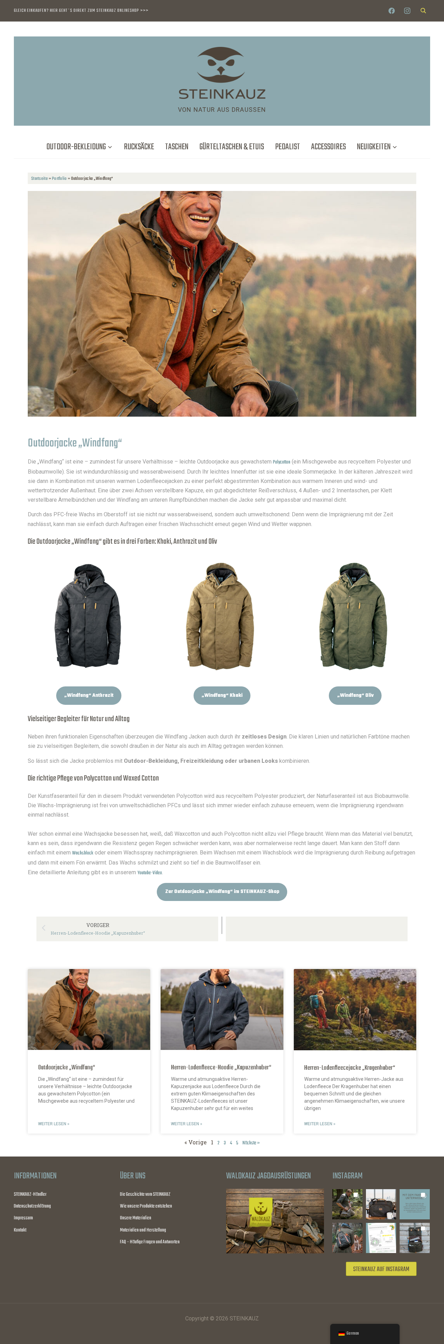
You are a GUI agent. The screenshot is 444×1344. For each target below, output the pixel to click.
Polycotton (281, 462)
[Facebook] (392, 11)
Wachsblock (82, 853)
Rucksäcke (139, 147)
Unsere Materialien (135, 1218)
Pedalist (287, 147)
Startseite (39, 178)
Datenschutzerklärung (32, 1206)
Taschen (176, 147)
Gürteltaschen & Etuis (231, 147)
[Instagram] (407, 11)
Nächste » (251, 1143)
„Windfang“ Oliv (355, 696)
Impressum (23, 1218)
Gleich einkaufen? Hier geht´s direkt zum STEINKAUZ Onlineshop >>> (81, 10)
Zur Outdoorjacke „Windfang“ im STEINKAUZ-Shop (222, 892)
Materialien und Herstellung (143, 1230)
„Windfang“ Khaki (222, 696)
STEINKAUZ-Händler (30, 1195)
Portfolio (59, 178)
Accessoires (328, 147)
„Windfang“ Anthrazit (88, 696)
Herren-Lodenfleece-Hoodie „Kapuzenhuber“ (221, 1067)
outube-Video (150, 873)
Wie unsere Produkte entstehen (146, 1206)
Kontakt (20, 1230)
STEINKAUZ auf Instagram (381, 1269)
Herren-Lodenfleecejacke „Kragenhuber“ (349, 1068)
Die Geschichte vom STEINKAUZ (145, 1195)
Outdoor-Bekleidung (76, 147)
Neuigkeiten (374, 147)
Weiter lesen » (53, 1123)
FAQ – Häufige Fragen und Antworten (150, 1242)
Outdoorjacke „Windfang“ (66, 1067)
